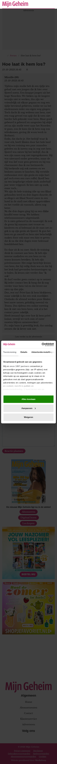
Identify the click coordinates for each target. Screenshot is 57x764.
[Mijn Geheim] (15, 4)
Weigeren (28, 417)
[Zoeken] (52, 4)
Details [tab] (23, 352)
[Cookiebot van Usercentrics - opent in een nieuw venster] (42, 344)
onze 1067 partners (19, 366)
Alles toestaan (28, 399)
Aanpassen (26, 408)
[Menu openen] (36, 4)
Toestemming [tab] (9, 352)
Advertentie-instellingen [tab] (43, 352)
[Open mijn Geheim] (44, 4)
